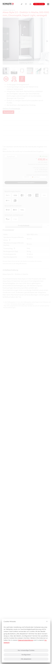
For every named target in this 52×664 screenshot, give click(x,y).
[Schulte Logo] (8, 4)
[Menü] (47, 4)
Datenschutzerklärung (25, 640)
